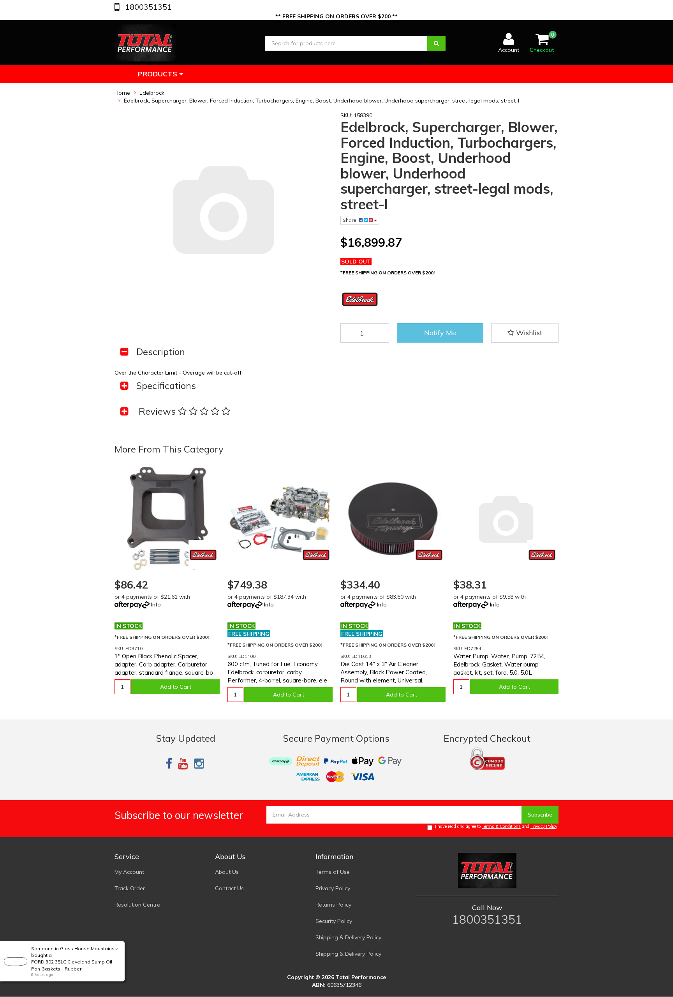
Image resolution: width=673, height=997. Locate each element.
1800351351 (147, 7)
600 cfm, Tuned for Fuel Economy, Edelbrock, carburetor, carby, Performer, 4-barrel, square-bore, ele (277, 672)
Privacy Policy (543, 826)
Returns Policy (333, 904)
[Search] (436, 43)
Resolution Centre (137, 904)
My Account (129, 871)
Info (156, 604)
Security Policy (333, 921)
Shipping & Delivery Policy (348, 937)
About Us (227, 871)
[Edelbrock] (203, 554)
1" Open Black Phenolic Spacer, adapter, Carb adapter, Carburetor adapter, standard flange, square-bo (164, 664)
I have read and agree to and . (496, 826)
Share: (351, 220)
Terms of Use (332, 871)
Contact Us (229, 888)
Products (158, 73)
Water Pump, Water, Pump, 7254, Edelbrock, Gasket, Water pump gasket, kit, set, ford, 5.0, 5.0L (499, 664)
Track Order (130, 888)
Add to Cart (175, 686)
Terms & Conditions (501, 826)
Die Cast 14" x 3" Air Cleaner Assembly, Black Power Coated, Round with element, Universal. (383, 672)
